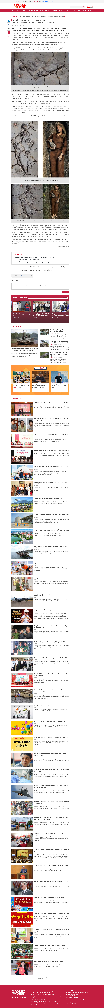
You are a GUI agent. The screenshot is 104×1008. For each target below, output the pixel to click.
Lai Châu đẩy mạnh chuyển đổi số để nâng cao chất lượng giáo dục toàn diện (51, 435)
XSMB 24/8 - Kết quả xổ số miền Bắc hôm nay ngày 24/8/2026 (51, 737)
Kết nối (41, 10)
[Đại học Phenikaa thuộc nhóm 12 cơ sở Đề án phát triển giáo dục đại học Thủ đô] (22, 472)
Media (78, 10)
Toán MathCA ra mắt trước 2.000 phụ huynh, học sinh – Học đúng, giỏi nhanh (51, 674)
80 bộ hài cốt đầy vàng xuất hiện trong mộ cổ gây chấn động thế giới (34, 262)
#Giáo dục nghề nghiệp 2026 (24, 16)
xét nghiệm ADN (59, 267)
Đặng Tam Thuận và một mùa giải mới (44, 610)
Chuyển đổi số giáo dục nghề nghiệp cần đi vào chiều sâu (59, 314)
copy (31, 275)
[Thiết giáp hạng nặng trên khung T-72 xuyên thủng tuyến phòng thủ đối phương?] (24, 338)
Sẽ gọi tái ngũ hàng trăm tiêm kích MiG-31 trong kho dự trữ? (59, 330)
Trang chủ (12, 10)
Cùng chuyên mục (20, 298)
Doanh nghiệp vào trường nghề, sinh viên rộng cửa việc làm (50, 833)
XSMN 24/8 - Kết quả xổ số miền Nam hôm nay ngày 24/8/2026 (51, 913)
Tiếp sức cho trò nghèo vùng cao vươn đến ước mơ (48, 961)
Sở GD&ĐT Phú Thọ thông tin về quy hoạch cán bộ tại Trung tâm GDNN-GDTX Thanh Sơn (51, 818)
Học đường (54, 10)
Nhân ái (60, 10)
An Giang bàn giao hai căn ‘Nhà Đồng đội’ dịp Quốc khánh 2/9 (51, 642)
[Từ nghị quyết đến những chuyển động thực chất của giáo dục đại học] (41, 306)
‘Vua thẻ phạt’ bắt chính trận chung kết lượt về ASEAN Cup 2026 (40, 385)
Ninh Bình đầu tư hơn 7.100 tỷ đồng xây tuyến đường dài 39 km (51, 530)
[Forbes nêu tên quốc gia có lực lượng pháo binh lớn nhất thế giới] (44, 343)
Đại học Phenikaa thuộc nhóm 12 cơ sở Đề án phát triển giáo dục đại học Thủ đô (51, 467)
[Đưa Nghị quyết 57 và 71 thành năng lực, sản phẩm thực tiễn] (22, 306)
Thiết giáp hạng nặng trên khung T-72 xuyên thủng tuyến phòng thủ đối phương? (24, 349)
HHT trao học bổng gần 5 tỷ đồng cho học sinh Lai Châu (49, 993)
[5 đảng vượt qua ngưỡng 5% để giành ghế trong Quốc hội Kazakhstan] (59, 377)
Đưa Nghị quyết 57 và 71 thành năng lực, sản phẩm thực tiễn (21, 314)
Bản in (8, 28)
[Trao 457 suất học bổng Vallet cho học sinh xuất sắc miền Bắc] (22, 457)
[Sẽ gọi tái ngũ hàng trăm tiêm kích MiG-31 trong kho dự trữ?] (44, 332)
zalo (8, 20)
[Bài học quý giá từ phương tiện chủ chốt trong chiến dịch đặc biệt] (44, 355)
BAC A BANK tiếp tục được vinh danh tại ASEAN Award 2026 (50, 977)
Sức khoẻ (72, 10)
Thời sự (24, 10)
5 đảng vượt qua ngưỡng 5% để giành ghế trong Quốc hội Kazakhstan (59, 385)
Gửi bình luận (66, 292)
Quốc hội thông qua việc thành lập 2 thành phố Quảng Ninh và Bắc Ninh (51, 850)
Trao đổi (47, 10)
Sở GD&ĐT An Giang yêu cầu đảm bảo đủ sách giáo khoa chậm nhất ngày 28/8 (51, 802)
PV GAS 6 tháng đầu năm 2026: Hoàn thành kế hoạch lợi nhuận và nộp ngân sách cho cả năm (51, 515)
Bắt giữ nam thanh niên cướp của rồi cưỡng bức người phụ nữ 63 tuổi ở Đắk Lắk (51, 626)
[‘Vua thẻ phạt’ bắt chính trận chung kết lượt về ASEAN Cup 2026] (40, 377)
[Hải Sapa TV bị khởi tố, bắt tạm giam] (22, 584)
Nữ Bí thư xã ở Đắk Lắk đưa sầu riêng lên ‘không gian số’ (49, 945)
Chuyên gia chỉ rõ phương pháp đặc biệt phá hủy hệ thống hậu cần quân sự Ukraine (51, 690)
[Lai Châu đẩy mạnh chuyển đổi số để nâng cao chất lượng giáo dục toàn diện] (22, 441)
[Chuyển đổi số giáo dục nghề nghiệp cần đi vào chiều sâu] (61, 306)
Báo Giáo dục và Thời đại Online (20, 6)
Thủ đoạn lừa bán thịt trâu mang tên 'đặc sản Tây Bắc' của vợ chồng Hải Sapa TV (51, 419)
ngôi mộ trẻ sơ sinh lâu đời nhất (29, 267)
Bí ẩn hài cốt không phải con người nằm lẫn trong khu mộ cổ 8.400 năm (35, 257)
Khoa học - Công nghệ (39, 20)
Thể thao (90, 10)
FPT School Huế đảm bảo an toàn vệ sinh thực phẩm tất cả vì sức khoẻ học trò (51, 563)
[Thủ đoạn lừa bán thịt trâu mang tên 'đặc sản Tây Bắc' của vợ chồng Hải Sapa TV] (22, 425)
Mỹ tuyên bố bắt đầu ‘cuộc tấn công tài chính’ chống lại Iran (51, 881)
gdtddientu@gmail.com (48, 1)
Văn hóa (84, 10)
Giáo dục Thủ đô (90, 7)
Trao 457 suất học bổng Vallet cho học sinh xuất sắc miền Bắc (51, 450)
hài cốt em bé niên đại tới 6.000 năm (30, 270)
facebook (8, 23)
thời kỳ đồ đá (47, 270)
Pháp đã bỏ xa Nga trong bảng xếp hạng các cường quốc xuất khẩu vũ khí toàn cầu (51, 786)
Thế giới (66, 10)
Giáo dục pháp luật (33, 10)
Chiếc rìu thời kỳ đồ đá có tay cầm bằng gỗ (27, 259)
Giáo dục (18, 10)
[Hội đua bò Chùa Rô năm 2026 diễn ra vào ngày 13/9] (22, 504)
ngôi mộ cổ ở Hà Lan (46, 267)
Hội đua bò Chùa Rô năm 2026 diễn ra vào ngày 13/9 (48, 498)
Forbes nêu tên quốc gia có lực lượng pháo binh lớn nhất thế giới (59, 342)
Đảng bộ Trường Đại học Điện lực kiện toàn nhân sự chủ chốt (51, 402)
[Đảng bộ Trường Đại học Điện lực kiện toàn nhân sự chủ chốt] (22, 409)
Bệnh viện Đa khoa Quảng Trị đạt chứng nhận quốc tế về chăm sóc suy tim (51, 770)
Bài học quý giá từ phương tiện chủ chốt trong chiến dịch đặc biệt (58, 354)
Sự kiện (15, 16)
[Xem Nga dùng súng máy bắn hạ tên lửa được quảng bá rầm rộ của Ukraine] (21, 377)
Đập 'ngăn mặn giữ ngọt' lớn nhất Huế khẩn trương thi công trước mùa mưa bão (50, 547)
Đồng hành (30, 20)
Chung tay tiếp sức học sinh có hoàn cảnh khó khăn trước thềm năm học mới (50, 483)
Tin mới (8, 36)
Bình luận (8, 32)
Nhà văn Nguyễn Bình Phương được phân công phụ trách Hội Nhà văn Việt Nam (51, 754)
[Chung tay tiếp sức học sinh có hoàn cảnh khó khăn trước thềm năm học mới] (22, 488)
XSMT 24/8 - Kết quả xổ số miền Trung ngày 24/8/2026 (49, 897)
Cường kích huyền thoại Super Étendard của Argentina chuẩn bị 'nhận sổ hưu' (51, 594)
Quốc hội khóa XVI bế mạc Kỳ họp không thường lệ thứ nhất (51, 865)
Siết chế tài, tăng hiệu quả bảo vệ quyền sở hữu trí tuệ (49, 706)
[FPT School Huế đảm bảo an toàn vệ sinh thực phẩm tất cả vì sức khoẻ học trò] (22, 568)
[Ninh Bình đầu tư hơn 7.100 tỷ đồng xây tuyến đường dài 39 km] (22, 536)
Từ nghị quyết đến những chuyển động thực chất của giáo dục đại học (41, 315)
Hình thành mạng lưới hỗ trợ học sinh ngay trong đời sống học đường (51, 930)
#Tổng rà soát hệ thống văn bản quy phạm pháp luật (41, 16)
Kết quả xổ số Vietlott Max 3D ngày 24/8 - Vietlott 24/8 (49, 721)
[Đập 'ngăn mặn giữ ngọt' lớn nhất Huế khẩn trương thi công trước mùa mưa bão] (22, 552)
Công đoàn (23, 20)
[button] (63, 297)
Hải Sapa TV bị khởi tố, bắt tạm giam (44, 578)
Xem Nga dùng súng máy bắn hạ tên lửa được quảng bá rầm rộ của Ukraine (21, 385)
